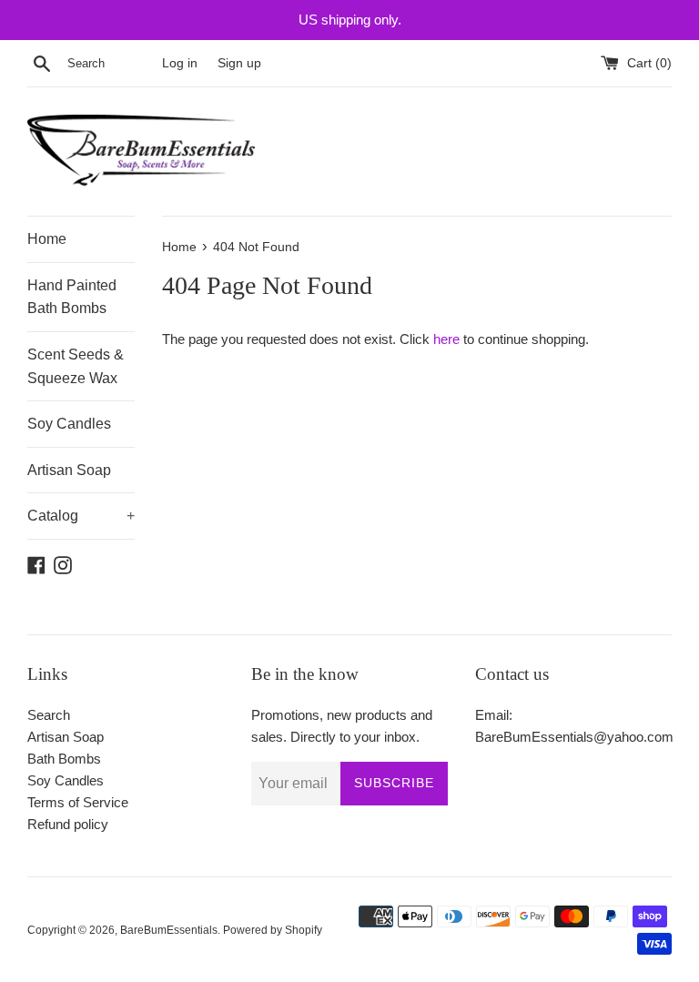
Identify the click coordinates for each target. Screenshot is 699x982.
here (446, 339)
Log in (180, 63)
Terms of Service (77, 802)
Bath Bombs (64, 758)
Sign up (239, 63)
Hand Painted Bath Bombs (71, 297)
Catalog (81, 515)
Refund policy (67, 824)
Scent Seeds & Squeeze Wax (75, 366)
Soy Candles (69, 423)
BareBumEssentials (169, 930)
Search (48, 715)
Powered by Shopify (272, 930)
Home (46, 239)
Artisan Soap (69, 470)
